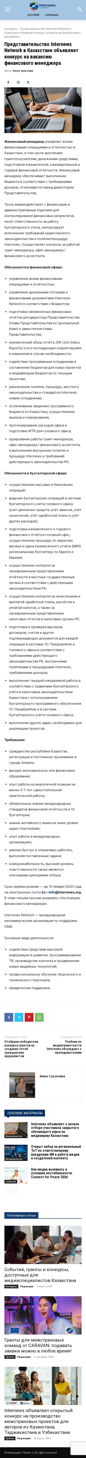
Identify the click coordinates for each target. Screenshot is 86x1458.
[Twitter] (28, 82)
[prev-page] (7, 1191)
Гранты (10, 1356)
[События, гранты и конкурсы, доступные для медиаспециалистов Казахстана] (43, 1245)
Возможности (14, 1136)
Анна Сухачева (23, 70)
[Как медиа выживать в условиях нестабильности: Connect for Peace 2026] (16, 1175)
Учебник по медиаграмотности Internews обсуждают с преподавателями (64, 1047)
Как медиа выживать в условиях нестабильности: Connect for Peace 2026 (52, 1173)
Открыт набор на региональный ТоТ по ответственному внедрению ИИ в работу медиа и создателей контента (56, 1152)
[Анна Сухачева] (22, 1085)
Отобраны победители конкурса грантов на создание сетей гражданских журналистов (21, 1049)
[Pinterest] (29, 1017)
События (11, 1181)
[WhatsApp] (39, 1017)
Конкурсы (10, 29)
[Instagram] (18, 82)
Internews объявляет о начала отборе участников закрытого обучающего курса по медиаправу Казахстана (55, 1130)
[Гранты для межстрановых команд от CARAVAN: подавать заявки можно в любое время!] (43, 1315)
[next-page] (14, 1191)
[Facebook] (8, 82)
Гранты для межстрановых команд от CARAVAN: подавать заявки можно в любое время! (38, 1345)
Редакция (27, 1286)
